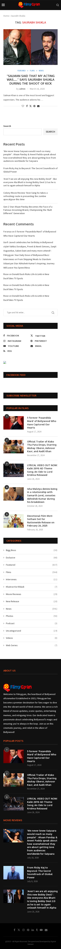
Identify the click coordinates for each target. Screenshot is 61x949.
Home (6, 15)
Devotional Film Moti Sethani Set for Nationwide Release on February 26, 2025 (40, 520)
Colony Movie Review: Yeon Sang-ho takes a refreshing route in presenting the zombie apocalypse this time (25, 196)
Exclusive (31, 557)
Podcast (31, 623)
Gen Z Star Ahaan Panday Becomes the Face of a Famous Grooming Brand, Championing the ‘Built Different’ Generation (27, 210)
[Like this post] (23, 106)
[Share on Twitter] (30, 106)
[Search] (57, 5)
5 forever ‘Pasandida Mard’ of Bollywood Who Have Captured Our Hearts (41, 422)
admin (22, 88)
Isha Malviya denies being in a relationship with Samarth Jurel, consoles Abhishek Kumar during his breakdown (42, 495)
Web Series (31, 645)
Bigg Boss (31, 550)
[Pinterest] (28, 930)
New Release (31, 601)
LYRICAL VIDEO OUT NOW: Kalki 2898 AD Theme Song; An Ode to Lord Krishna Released (42, 470)
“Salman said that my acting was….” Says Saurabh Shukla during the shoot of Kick (31, 79)
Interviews (31, 579)
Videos (31, 637)
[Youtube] (41, 930)
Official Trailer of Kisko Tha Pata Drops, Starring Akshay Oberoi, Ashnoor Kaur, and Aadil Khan (41, 446)
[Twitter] (18, 930)
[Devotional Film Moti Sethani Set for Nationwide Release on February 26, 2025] (13, 521)
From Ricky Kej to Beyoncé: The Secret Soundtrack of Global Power (40, 872)
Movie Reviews (31, 594)
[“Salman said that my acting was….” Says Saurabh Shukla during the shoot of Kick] (30, 47)
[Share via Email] (38, 106)
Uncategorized (31, 630)
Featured (31, 564)
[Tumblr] (37, 930)
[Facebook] (14, 930)
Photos (31, 615)
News (31, 608)
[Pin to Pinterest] (34, 106)
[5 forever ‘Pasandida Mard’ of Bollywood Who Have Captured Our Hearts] (13, 423)
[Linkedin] (33, 930)
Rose (6, 274)
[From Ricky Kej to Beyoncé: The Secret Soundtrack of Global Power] (13, 872)
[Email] (46, 930)
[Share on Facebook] (27, 106)
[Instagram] (23, 930)
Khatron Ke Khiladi (31, 586)
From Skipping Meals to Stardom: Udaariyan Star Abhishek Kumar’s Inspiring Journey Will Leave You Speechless (29, 263)
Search (7, 126)
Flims (31, 572)
